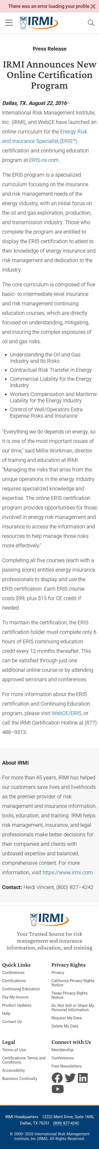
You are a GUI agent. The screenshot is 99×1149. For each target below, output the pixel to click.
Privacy (57, 972)
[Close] (93, 6)
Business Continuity (19, 1078)
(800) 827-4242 (66, 1123)
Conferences (13, 972)
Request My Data (66, 1018)
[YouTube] (57, 1088)
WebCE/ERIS (66, 713)
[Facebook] (57, 1077)
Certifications (14, 980)
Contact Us (12, 1021)
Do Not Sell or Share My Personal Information (72, 1007)
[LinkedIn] (83, 1077)
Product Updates (16, 1005)
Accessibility (13, 1070)
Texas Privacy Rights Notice (69, 995)
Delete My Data (64, 1026)
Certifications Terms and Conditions (23, 1060)
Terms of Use (14, 1049)
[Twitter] (70, 1077)
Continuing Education (21, 989)
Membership (62, 1049)
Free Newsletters (66, 1066)
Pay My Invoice (15, 997)
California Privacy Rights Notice (73, 982)
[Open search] (91, 23)
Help (6, 1013)
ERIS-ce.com (44, 160)
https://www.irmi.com (68, 872)
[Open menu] (9, 23)
